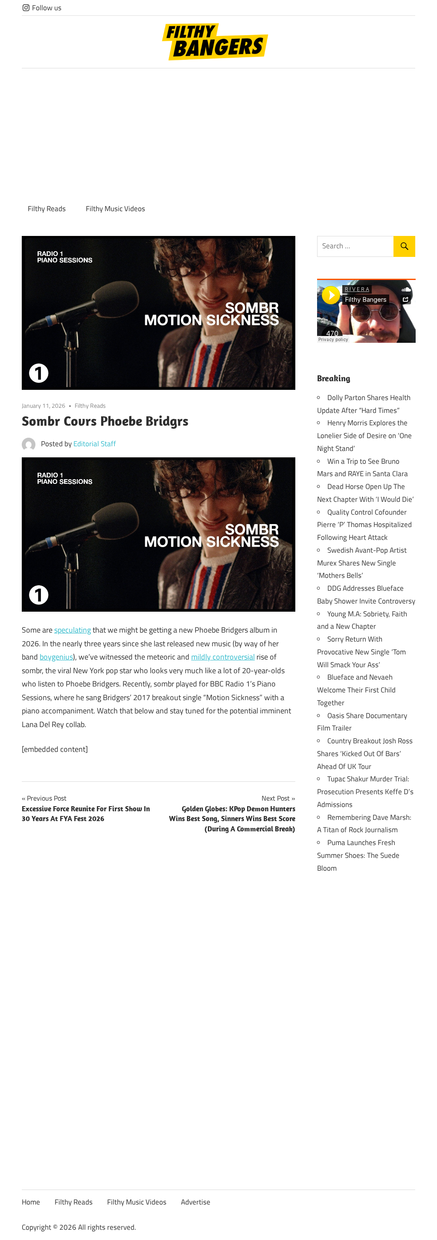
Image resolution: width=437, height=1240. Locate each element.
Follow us (45, 7)
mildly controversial (223, 657)
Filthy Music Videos (115, 208)
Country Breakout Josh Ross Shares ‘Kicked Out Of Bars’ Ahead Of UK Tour (365, 753)
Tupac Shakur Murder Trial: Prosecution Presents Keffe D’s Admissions (365, 791)
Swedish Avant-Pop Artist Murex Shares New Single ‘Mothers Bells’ (362, 563)
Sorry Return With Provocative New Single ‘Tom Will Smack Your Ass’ (361, 651)
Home (31, 1202)
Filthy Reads (47, 208)
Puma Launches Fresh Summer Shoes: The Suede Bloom (358, 855)
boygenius (56, 657)
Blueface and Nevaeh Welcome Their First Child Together (356, 690)
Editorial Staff (94, 443)
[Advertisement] (218, 132)
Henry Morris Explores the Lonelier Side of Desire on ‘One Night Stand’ (364, 435)
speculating (72, 630)
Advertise (195, 1202)
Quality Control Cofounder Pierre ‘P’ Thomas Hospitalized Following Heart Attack (364, 525)
